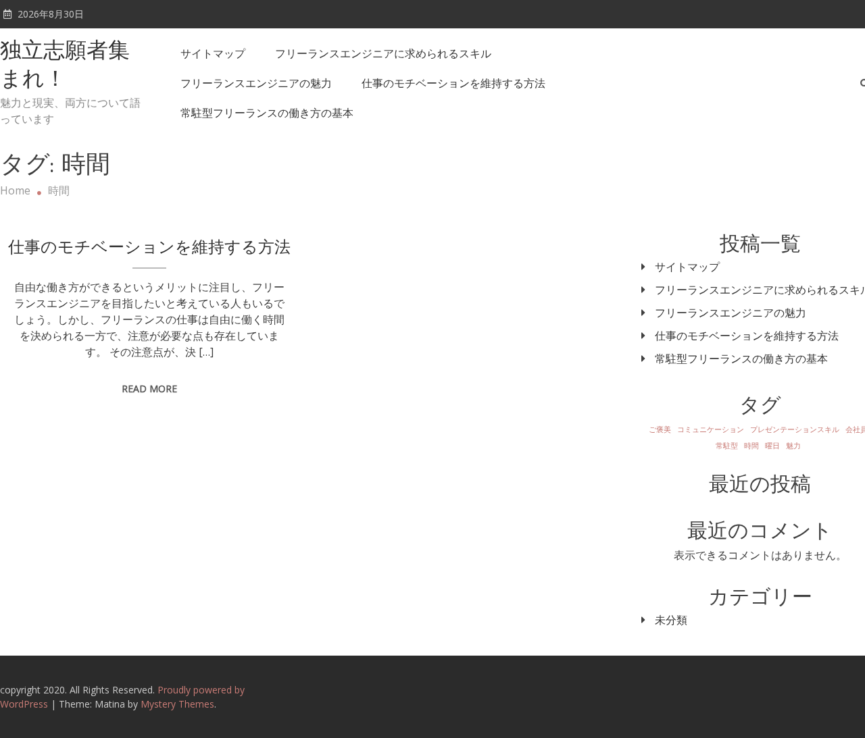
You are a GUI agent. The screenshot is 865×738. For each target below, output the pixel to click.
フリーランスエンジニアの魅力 (256, 83)
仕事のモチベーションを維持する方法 (453, 83)
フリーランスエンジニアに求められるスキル (383, 53)
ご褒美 (660, 429)
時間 (751, 445)
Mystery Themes (177, 703)
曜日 (772, 445)
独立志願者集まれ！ (65, 66)
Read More (149, 388)
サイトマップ (212, 53)
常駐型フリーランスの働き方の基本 (266, 112)
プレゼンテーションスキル (794, 429)
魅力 (793, 445)
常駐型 (727, 445)
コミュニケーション (710, 429)
